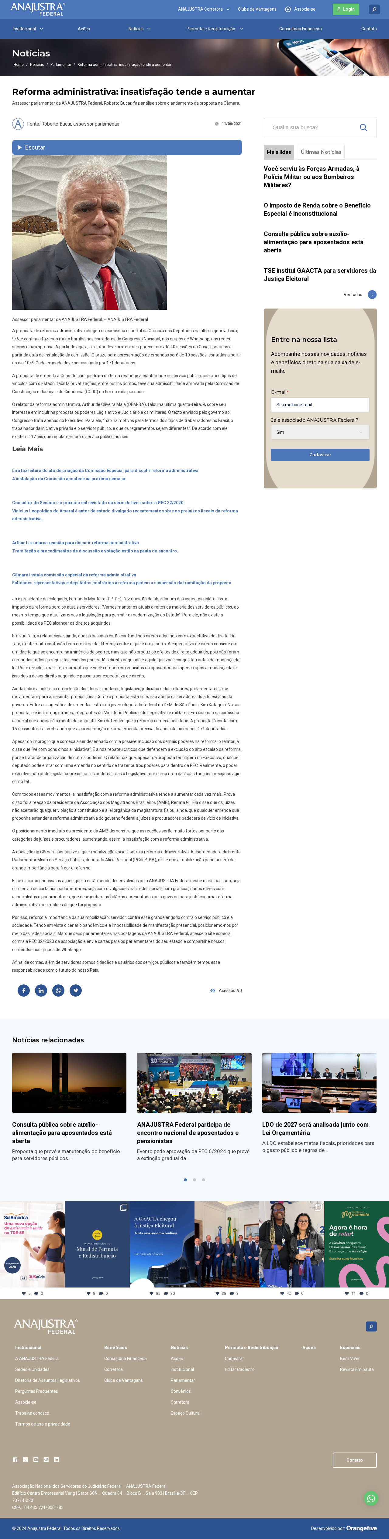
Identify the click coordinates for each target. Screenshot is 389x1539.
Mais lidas (279, 152)
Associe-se (304, 9)
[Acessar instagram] (25, 1460)
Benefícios (115, 1347)
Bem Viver (350, 1358)
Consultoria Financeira (300, 28)
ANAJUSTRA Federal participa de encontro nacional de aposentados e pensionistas (188, 1133)
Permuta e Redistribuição (211, 28)
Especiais (350, 1347)
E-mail (279, 392)
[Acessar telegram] (46, 1460)
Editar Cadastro (240, 1369)
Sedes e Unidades (32, 1369)
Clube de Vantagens (257, 9)
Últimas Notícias (321, 152)
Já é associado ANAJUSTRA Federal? (314, 420)
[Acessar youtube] (36, 1460)
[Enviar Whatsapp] (58, 990)
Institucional (24, 28)
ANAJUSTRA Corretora (200, 9)
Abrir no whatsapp (371, 1498)
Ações (84, 28)
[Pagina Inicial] (38, 9)
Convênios (181, 1391)
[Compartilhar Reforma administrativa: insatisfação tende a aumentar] (24, 990)
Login (349, 9)
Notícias (136, 28)
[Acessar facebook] (15, 1460)
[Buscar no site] (374, 10)
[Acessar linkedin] (56, 1460)
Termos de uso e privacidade (42, 1424)
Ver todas (353, 294)
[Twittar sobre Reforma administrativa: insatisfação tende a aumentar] (76, 990)
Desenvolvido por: (328, 1528)
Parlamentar (60, 64)
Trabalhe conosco (32, 1413)
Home (19, 64)
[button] (185, 1179)
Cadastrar (320, 454)
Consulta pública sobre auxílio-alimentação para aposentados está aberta (313, 242)
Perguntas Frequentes (36, 1391)
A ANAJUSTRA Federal (37, 1358)
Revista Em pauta (357, 1369)
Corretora (113, 1369)
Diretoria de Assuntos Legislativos (47, 1380)
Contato (369, 28)
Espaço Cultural (186, 1413)
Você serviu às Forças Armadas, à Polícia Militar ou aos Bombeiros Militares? (312, 177)
